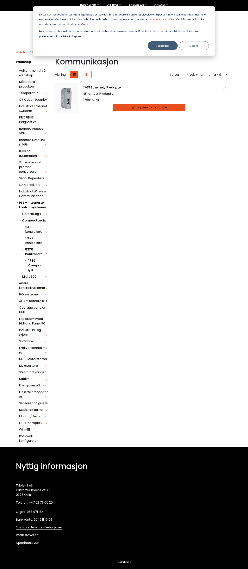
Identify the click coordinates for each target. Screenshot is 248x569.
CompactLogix (34, 220)
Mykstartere (28, 365)
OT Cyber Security (33, 99)
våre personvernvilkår (162, 19)
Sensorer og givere (33, 403)
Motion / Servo (30, 416)
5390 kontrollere (33, 229)
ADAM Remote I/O (33, 301)
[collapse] (46, 93)
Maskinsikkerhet (31, 410)
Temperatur (28, 93)
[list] (74, 74)
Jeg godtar (162, 45)
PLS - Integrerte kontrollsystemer (32, 204)
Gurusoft (124, 562)
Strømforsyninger (32, 372)
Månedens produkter (27, 84)
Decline (194, 45)
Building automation (28, 153)
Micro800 (29, 276)
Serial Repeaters (31, 178)
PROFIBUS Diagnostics (28, 119)
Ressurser (136, 5)
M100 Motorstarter (33, 359)
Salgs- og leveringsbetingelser (39, 527)
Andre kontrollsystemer (32, 285)
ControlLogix (31, 214)
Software (26, 341)
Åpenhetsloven (27, 543)
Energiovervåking (32, 385)
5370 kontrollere (34, 251)
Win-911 (24, 429)
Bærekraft (88, 5)
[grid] (87, 74)
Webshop (23, 62)
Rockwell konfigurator (28, 438)
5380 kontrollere (33, 240)
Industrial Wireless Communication (32, 193)
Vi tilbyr (112, 5)
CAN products (29, 185)
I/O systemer (29, 294)
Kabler (24, 379)
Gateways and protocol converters (30, 167)
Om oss (160, 5)
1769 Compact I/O (36, 265)
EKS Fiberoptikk (30, 423)
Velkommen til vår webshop (33, 72)
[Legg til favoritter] (224, 88)
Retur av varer (27, 535)
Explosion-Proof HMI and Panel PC (32, 321)
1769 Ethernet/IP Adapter (102, 87)
